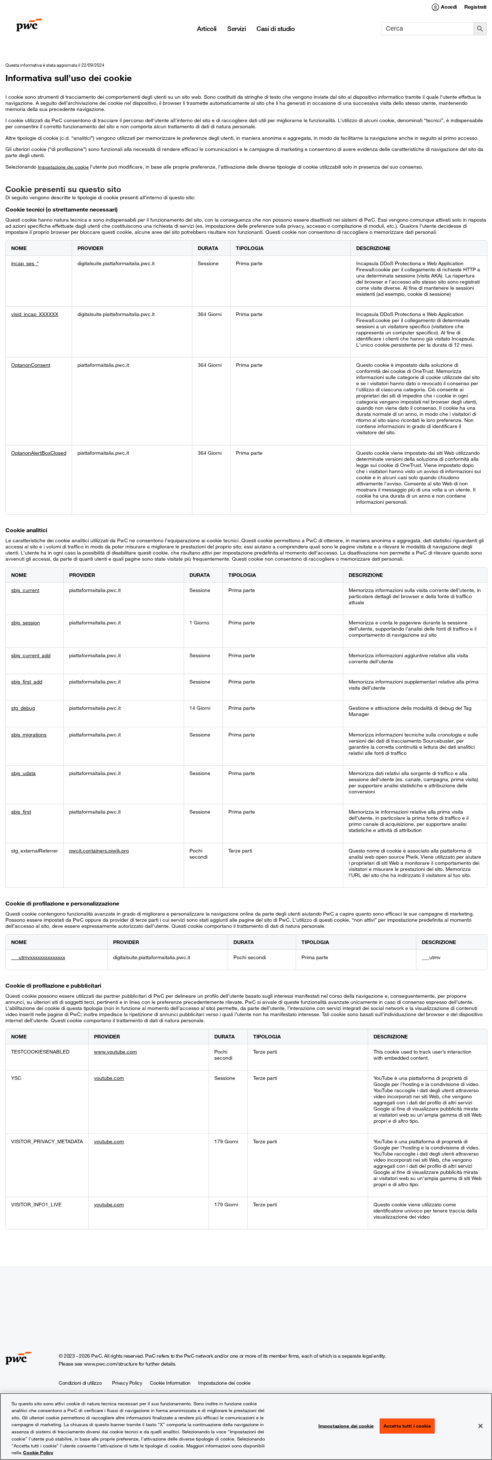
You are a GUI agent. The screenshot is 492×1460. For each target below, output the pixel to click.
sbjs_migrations (28, 734)
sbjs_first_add (26, 681)
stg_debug (23, 708)
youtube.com (109, 1078)
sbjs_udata (23, 773)
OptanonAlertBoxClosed (38, 453)
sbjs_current (25, 590)
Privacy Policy (127, 1383)
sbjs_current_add (30, 655)
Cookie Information (170, 1383)
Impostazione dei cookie (63, 167)
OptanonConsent (30, 365)
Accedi (449, 7)
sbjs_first (21, 812)
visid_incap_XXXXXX (34, 314)
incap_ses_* (25, 263)
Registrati (475, 7)
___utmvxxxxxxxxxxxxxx (38, 957)
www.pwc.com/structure (111, 1364)
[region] (246, 1426)
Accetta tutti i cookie (407, 1426)
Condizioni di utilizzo (80, 1383)
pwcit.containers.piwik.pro (99, 850)
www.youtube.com (115, 1052)
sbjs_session (25, 622)
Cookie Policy (38, 1452)
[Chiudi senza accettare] (480, 1426)
